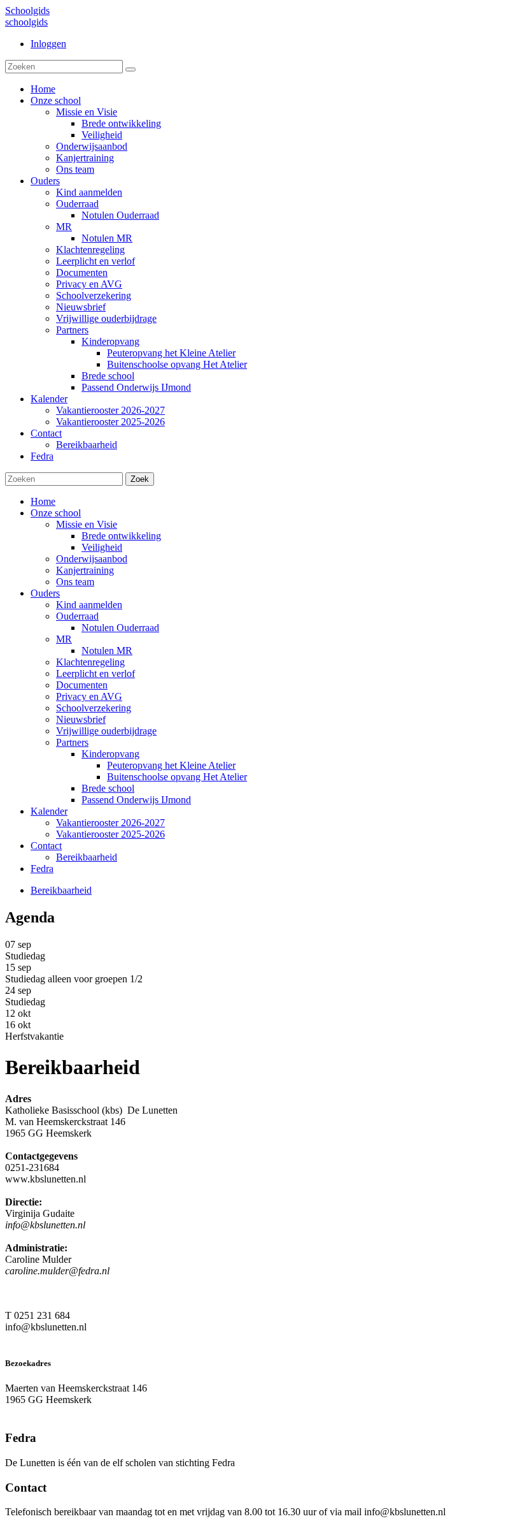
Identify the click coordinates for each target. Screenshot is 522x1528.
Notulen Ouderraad (120, 627)
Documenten (82, 685)
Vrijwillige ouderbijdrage (106, 730)
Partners (72, 742)
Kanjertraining (85, 570)
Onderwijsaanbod (91, 558)
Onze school (56, 512)
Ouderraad (77, 616)
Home (43, 501)
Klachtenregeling (90, 662)
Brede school (107, 788)
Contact (46, 845)
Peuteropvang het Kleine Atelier (171, 765)
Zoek (139, 479)
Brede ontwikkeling (121, 535)
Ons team (75, 581)
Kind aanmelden (89, 604)
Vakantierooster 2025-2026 (110, 834)
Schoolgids (27, 10)
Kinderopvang (110, 753)
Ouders (45, 593)
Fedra (42, 868)
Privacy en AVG (89, 696)
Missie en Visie (86, 524)
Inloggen (48, 43)
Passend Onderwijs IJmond (136, 799)
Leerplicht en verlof (95, 673)
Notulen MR (106, 650)
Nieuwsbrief (81, 719)
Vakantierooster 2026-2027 (110, 822)
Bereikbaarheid (86, 857)
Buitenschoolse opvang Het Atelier (177, 776)
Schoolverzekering (93, 707)
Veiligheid (101, 547)
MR (64, 639)
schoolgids (26, 22)
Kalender (49, 811)
